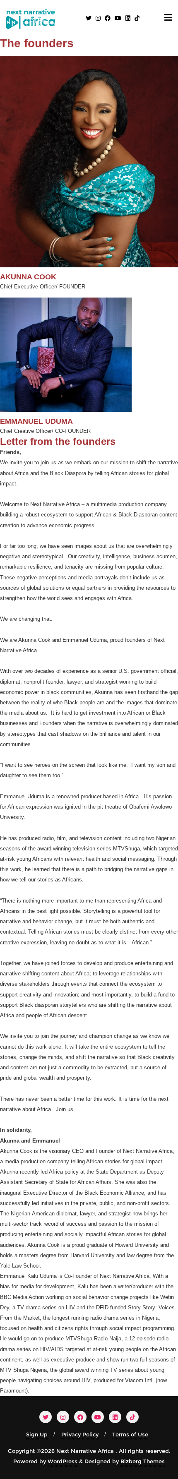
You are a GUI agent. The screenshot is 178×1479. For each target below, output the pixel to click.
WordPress (62, 1461)
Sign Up (37, 1434)
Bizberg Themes (142, 1461)
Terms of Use (130, 1434)
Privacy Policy (80, 1434)
